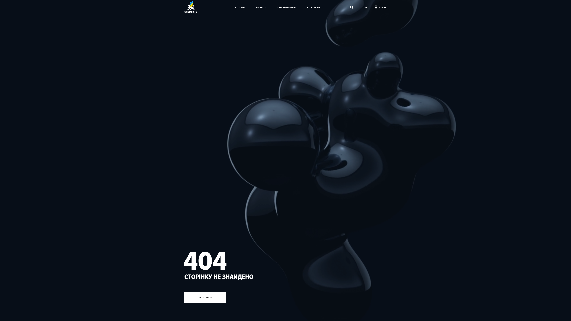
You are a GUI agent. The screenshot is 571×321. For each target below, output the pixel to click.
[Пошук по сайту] (352, 7)
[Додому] (190, 7)
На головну (205, 297)
